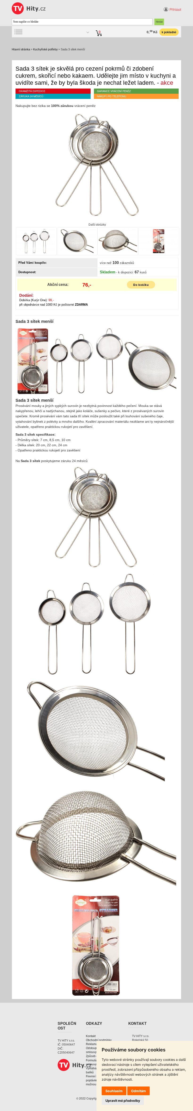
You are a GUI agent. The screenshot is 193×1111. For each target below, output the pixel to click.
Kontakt (91, 1036)
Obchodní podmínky (99, 1040)
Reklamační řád (96, 1044)
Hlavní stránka (21, 49)
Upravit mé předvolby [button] (122, 1101)
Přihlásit (175, 9)
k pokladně (169, 32)
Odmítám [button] (138, 1091)
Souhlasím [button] (114, 1091)
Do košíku (141, 285)
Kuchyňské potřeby (45, 49)
